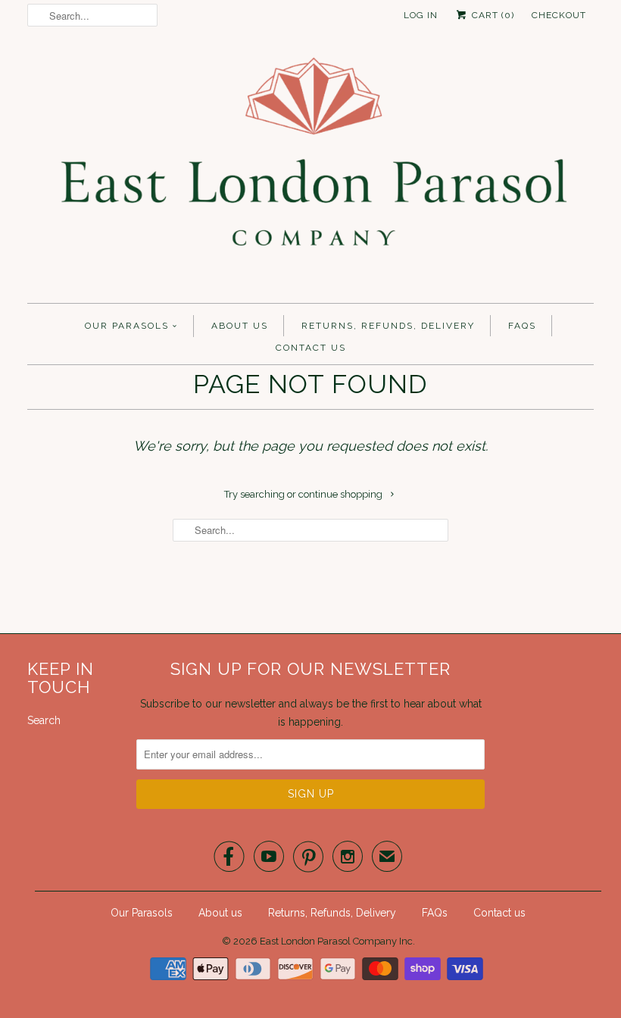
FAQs (522, 325)
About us (239, 325)
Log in (421, 15)
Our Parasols (127, 325)
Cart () (491, 15)
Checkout (559, 15)
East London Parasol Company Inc (336, 941)
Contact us (311, 347)
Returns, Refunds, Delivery (388, 325)
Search (44, 720)
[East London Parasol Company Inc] (310, 170)
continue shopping (341, 494)
